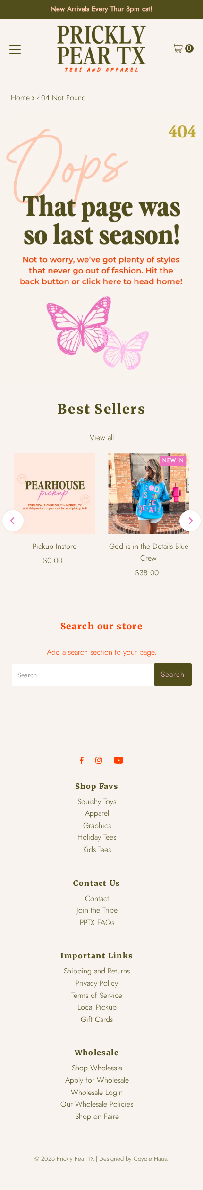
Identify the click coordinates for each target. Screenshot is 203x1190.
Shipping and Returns (97, 970)
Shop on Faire (97, 1116)
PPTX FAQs (97, 922)
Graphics (97, 825)
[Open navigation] (15, 48)
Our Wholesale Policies (96, 1104)
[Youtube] (118, 761)
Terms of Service (96, 995)
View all (102, 437)
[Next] (190, 520)
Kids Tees (97, 849)
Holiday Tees (96, 837)
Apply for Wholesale (97, 1080)
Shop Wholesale (97, 1067)
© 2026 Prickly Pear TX (64, 1158)
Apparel (97, 813)
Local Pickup (97, 1007)
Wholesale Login (97, 1092)
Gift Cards (97, 1019)
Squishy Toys (96, 801)
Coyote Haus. (151, 1158)
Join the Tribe (97, 910)
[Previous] (13, 520)
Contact (97, 898)
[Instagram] (98, 761)
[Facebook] (82, 761)
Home (20, 97)
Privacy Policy (97, 983)
